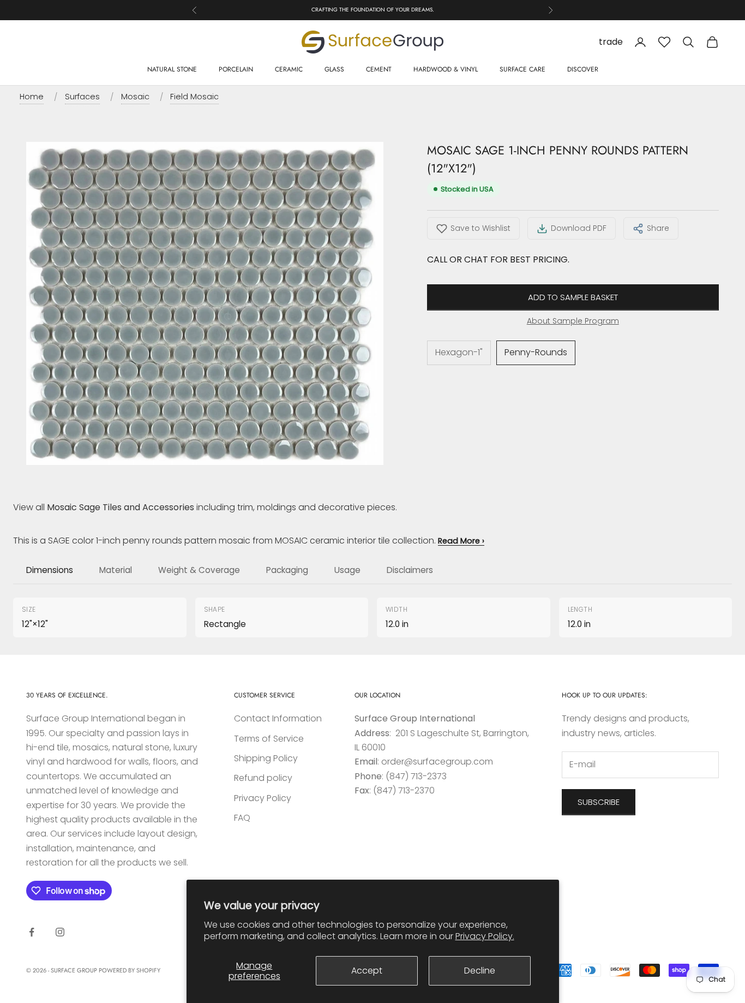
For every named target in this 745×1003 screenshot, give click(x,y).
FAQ (242, 817)
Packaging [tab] (287, 570)
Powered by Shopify (129, 970)
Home (32, 96)
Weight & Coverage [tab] (199, 570)
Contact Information (278, 718)
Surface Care (522, 69)
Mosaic (135, 96)
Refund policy (263, 778)
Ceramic (289, 69)
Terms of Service (269, 738)
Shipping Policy (266, 758)
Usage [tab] (347, 570)
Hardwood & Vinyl (445, 69)
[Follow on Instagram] (60, 932)
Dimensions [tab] (49, 570)
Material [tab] (115, 570)
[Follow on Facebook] (31, 932)
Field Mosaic (194, 96)
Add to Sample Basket (573, 297)
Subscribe (599, 802)
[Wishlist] (664, 42)
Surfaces (82, 96)
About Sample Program (573, 320)
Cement (379, 69)
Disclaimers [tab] (410, 570)
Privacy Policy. (484, 936)
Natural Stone (172, 69)
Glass (334, 69)
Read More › (461, 540)
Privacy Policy (262, 798)
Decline (479, 970)
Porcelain (236, 69)
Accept (366, 970)
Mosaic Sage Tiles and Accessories (120, 507)
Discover (582, 69)
